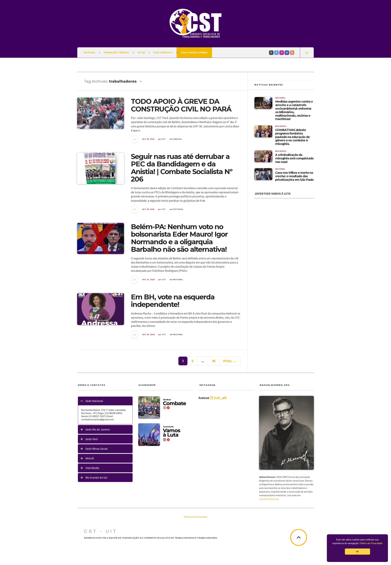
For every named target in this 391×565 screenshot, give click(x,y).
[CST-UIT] (195, 23)
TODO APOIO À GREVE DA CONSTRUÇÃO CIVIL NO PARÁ (181, 105)
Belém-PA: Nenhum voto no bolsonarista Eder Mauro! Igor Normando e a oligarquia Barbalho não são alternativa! (179, 238)
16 (213, 361)
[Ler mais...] (134, 139)
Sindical (177, 139)
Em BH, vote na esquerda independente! (172, 301)
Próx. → (230, 361)
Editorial (178, 209)
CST (164, 139)
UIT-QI (141, 52)
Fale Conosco (162, 52)
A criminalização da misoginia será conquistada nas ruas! (294, 158)
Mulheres (280, 126)
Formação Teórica (116, 52)
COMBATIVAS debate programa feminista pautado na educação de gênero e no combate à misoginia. (292, 137)
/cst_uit (220, 397)
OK (357, 551)
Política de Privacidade (371, 543)
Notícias (89, 52)
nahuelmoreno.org (269, 498)
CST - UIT (100, 531)
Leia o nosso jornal (194, 52)
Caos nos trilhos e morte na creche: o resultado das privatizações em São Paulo (294, 176)
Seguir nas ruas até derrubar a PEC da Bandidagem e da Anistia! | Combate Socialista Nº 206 (181, 167)
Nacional (178, 279)
